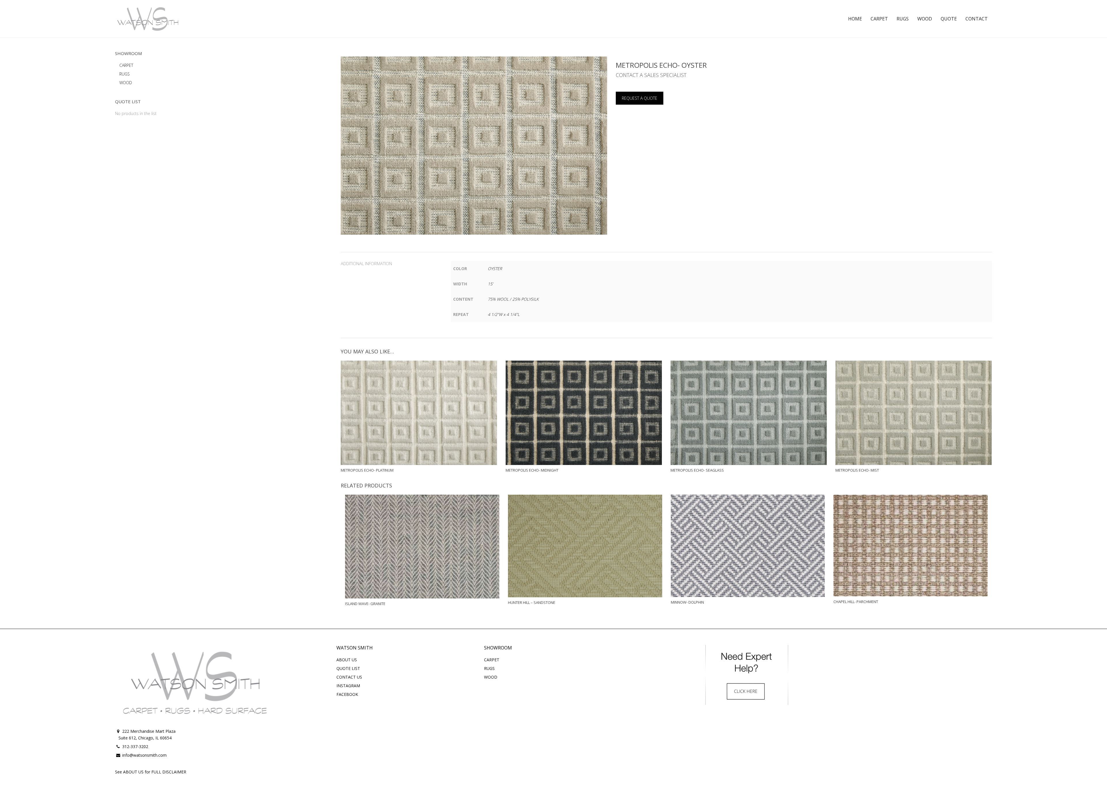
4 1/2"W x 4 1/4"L (503, 314)
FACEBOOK (347, 694)
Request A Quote (639, 98)
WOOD (125, 82)
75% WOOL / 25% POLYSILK (513, 299)
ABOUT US (346, 659)
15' (490, 284)
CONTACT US (349, 677)
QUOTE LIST (348, 668)
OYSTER (495, 268)
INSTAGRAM (348, 685)
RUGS (124, 74)
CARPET (126, 65)
